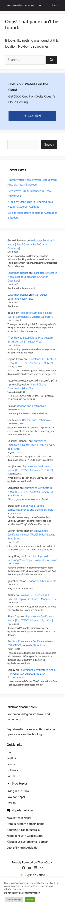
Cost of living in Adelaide (22, 847)
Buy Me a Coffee (35, 875)
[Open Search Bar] (40, 5)
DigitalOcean (45, 862)
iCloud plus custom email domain (27, 841)
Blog (9, 752)
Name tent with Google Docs (25, 835)
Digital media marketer (21, 729)
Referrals (12, 770)
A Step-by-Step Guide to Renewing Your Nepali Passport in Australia (30, 204)
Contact (11, 764)
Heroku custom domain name (25, 823)
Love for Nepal (16, 797)
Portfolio (12, 758)
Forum (11, 776)
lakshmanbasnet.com (20, 5)
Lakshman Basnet (18, 273)
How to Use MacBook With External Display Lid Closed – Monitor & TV (32, 597)
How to (11, 803)
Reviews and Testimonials (31, 406)
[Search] (51, 60)
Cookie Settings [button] (14, 899)
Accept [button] (30, 899)
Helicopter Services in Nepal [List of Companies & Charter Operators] (31, 244)
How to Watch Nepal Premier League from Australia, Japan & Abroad (32, 182)
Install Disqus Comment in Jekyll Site (28, 296)
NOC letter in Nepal (19, 817)
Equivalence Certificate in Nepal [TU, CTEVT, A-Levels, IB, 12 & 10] (32, 361)
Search (49, 144)
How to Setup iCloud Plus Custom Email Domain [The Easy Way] (30, 339)
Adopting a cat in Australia (23, 829)
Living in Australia (18, 791)
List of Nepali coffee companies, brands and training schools (30, 507)
